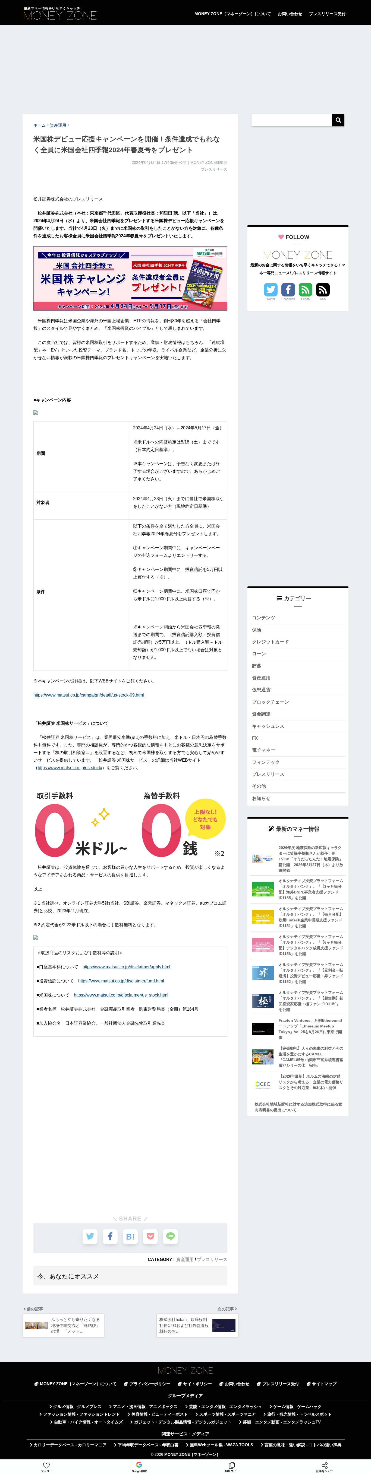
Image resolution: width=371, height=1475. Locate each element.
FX (255, 738)
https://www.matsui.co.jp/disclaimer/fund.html (121, 981)
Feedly (305, 299)
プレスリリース (212, 1259)
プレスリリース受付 (327, 13)
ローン (259, 653)
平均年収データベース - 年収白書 (148, 1445)
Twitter (270, 299)
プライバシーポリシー (150, 1384)
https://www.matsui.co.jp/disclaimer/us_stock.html (121, 995)
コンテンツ (263, 617)
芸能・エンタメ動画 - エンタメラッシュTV (282, 1422)
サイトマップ (324, 1384)
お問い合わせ (290, 13)
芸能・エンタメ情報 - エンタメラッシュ (225, 1406)
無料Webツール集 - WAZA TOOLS (221, 1445)
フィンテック (266, 762)
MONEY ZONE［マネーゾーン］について (232, 13)
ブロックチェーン (270, 702)
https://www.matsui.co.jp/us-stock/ (70, 767)
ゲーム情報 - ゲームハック (297, 1406)
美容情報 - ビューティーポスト (159, 1414)
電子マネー (263, 750)
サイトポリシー (197, 1384)
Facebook (288, 299)
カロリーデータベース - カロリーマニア (70, 1445)
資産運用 (185, 1259)
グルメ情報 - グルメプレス (77, 1406)
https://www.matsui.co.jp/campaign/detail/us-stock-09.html (88, 695)
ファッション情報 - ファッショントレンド (81, 1414)
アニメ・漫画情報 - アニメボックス (145, 1406)
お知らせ (261, 798)
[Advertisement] (185, 67)
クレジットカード (270, 641)
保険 (256, 630)
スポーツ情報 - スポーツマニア (227, 1414)
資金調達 (261, 714)
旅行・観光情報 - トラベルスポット (299, 1414)
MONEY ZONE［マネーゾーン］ (192, 1454)
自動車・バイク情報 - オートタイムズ (88, 1422)
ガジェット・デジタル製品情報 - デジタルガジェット (182, 1422)
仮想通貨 (261, 689)
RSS (323, 299)
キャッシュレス (268, 726)
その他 (259, 786)
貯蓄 (256, 666)
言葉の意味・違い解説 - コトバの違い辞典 (303, 1445)
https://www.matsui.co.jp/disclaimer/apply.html (126, 967)
